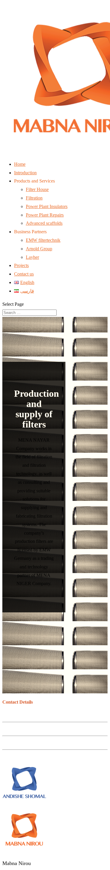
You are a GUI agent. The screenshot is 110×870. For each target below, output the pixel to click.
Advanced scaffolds (44, 223)
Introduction (25, 172)
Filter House (37, 189)
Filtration (34, 197)
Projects (21, 265)
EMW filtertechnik (43, 240)
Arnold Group (39, 248)
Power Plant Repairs (45, 214)
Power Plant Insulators (46, 206)
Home (20, 164)
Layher (32, 257)
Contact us (24, 273)
